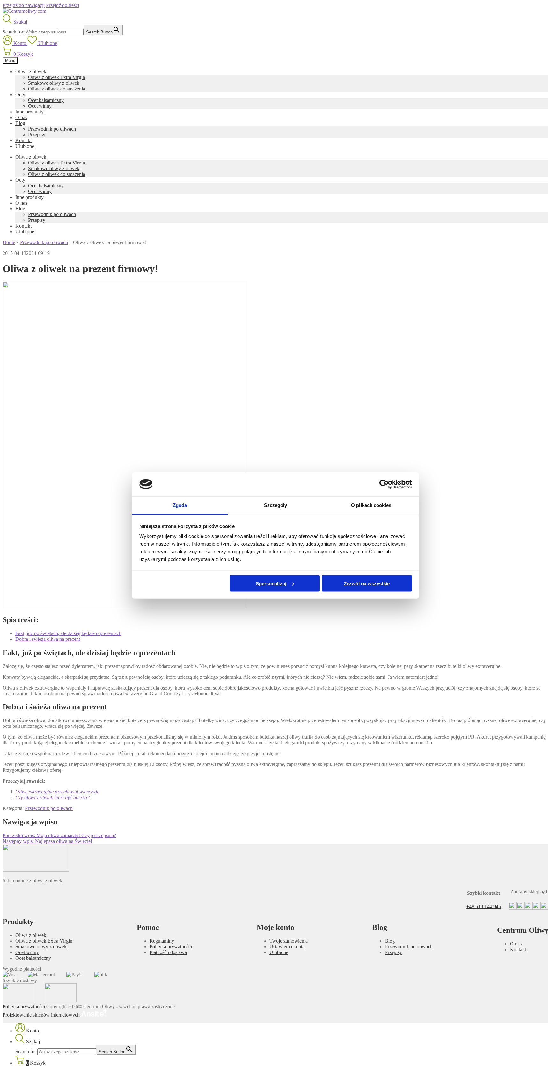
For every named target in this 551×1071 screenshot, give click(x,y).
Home (9, 242)
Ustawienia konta (287, 946)
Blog (20, 123)
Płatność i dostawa (168, 952)
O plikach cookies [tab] (371, 505)
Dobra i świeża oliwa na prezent (47, 639)
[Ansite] (94, 1014)
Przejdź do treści (62, 5)
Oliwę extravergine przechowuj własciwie (57, 791)
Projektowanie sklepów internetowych (41, 1014)
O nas (21, 117)
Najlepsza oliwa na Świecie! (47, 841)
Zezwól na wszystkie (367, 583)
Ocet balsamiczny (46, 100)
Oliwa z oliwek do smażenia (56, 88)
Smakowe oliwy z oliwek (53, 83)
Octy (20, 94)
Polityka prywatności (171, 946)
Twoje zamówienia (288, 941)
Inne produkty (29, 111)
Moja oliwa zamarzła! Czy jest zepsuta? (59, 835)
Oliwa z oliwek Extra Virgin (56, 77)
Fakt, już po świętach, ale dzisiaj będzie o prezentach (68, 633)
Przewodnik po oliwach (52, 129)
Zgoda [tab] (180, 505)
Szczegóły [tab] (275, 505)
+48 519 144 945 (483, 906)
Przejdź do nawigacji (24, 5)
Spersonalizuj (271, 583)
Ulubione (24, 146)
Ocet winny (40, 106)
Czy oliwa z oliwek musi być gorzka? (52, 797)
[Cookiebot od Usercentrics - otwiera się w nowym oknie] (384, 484)
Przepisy (36, 134)
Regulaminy (162, 941)
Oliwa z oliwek (30, 71)
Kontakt (23, 140)
